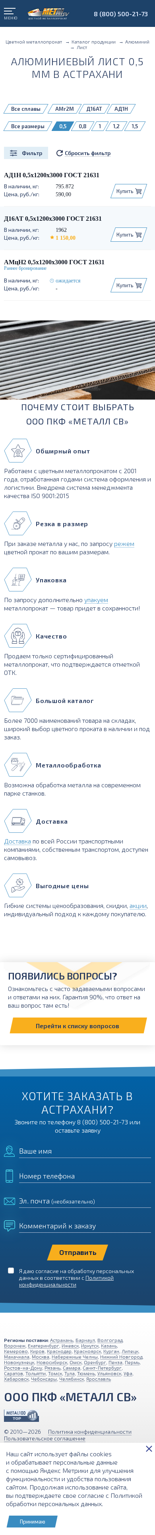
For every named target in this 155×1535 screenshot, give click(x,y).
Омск (75, 1362)
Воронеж (14, 1345)
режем (124, 543)
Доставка (17, 841)
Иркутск (90, 1345)
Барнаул (85, 1340)
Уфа (128, 1373)
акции (138, 905)
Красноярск (87, 1351)
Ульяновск (109, 1373)
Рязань (52, 1367)
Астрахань (61, 1340)
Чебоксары (44, 1379)
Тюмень (86, 1373)
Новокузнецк (19, 1362)
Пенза (115, 1362)
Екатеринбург (43, 1345)
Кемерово (16, 1351)
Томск (55, 1373)
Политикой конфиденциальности (66, 1281)
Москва (40, 1356)
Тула (69, 1373)
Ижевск (70, 1345)
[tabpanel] (77, 363)
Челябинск (71, 1379)
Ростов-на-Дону (23, 1367)
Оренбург (95, 1362)
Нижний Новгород (121, 1356)
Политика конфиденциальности (90, 1431)
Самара (71, 1367)
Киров (37, 1351)
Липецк (130, 1351)
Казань (109, 1345)
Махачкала (16, 1356)
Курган (111, 1351)
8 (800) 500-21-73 (121, 13)
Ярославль (98, 1379)
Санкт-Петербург (102, 1367)
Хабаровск (16, 1379)
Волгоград (109, 1340)
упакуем (96, 599)
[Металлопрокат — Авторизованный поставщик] (21, 1416)
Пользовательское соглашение (44, 1438)
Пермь (132, 1362)
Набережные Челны (75, 1356)
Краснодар (59, 1351)
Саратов (13, 1373)
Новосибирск (52, 1362)
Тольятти (35, 1373)
